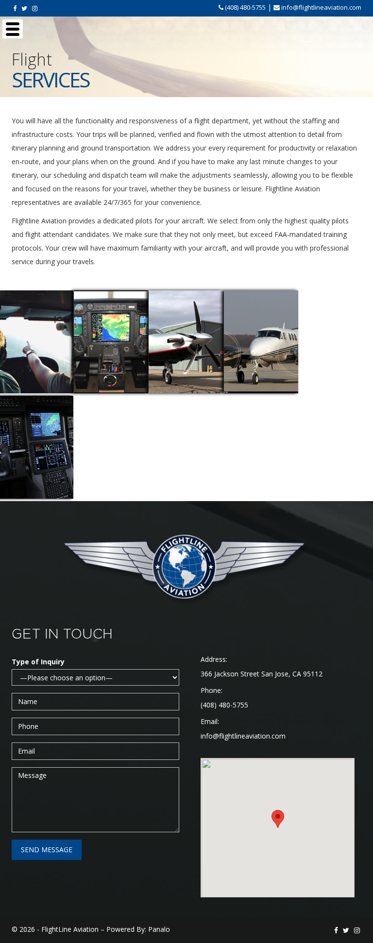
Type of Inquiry (38, 661)
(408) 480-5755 (224, 704)
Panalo (159, 929)
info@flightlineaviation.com (243, 736)
